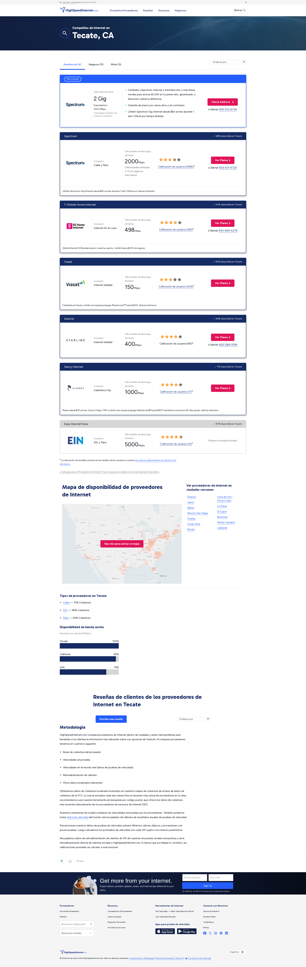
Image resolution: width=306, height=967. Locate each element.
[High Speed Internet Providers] (79, 10)
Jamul (190, 502)
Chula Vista (193, 523)
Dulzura (191, 496)
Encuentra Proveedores (124, 10)
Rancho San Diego (197, 513)
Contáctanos (208, 922)
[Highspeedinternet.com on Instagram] (215, 934)
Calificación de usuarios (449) (176, 286)
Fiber (66, 617)
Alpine (190, 507)
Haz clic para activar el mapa (121, 543)
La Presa (222, 506)
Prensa (206, 927)
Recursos (163, 10)
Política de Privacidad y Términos (169, 958)
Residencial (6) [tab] (72, 64)
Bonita (191, 529)
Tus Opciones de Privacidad (199, 958)
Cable (66, 602)
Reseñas (148, 10)
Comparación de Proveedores (120, 911)
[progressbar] (89, 646)
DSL (65, 610)
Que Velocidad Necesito (165, 917)
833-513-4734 (228, 109)
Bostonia (222, 516)
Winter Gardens (226, 522)
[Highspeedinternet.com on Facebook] (204, 934)
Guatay (191, 518)
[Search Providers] (90, 924)
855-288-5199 (228, 344)
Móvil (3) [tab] (116, 64)
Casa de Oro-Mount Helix (225, 498)
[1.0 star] (161, 160)
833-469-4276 (228, 230)
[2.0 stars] (165, 160)
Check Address (219, 101)
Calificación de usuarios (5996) (176, 166)
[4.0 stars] (174, 160)
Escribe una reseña (111, 719)
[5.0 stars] (179, 160)
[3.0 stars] (170, 160)
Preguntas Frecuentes (117, 922)
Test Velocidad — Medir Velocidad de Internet (174, 911)
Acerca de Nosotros (211, 911)
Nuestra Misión (209, 917)
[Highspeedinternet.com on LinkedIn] (226, 934)
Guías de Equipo (114, 917)
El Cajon (222, 511)
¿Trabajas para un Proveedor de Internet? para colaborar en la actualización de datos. (110, 472)
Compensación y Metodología (141, 958)
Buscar (238, 10)
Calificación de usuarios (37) (176, 391)
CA (70, 861)
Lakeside (222, 527)
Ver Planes (219, 160)
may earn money (69, 2)
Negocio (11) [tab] (96, 64)
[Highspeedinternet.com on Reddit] (221, 934)
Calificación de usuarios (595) (176, 229)
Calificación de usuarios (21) (176, 443)
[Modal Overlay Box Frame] (153, 883)
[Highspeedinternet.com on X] (210, 934)
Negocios (180, 10)
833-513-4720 (228, 167)
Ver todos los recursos (116, 927)
